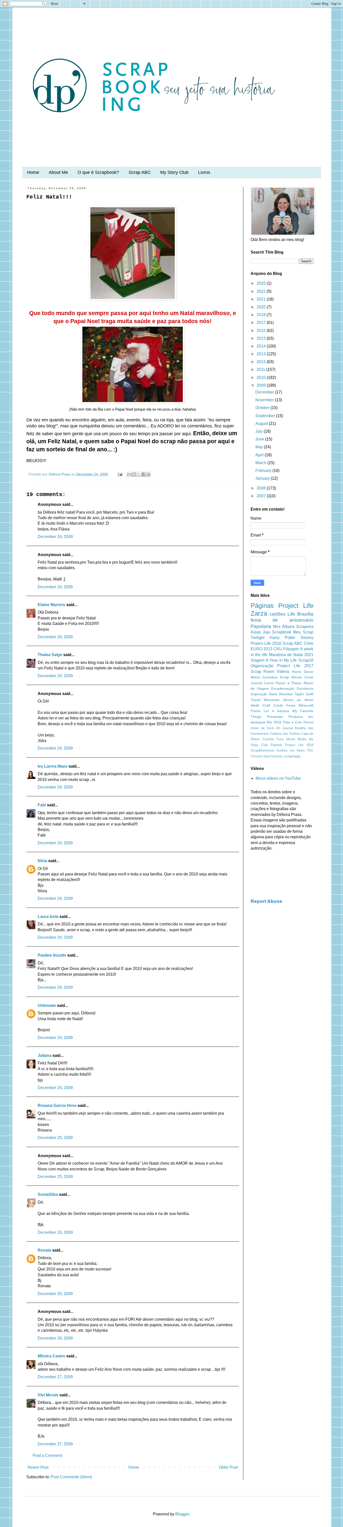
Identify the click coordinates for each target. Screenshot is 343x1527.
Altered (308, 722)
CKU (277, 649)
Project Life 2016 (266, 643)
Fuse (280, 739)
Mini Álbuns (284, 626)
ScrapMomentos (262, 750)
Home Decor (302, 672)
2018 (262, 315)
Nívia (42, 861)
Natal (273, 694)
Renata (44, 1250)
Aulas (256, 632)
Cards (278, 705)
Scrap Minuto (291, 677)
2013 (262, 354)
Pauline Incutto (52, 955)
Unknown (47, 1005)
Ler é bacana (276, 711)
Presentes (275, 717)
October (262, 408)
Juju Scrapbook (277, 632)
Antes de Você (262, 728)
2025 (262, 283)
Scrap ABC (140, 172)
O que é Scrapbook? (98, 172)
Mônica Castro (51, 1356)
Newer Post (38, 1467)
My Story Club (174, 172)
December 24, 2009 (55, 536)
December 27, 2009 (55, 1377)
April (260, 455)
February (263, 470)
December (265, 392)
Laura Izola (48, 916)
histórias (277, 756)
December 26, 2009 (55, 1232)
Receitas (286, 694)
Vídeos (283, 671)
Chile (308, 643)
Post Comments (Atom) (71, 1477)
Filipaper (291, 649)
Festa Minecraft (299, 705)
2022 (262, 291)
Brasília (305, 614)
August (262, 423)
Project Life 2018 (299, 745)
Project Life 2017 (295, 666)
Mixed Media (296, 739)
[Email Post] (119, 474)
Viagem (257, 660)
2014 (262, 346)
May (259, 447)
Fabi (42, 805)
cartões (277, 614)
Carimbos (269, 677)
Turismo (256, 756)
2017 (262, 322)
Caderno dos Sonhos (285, 733)
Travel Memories (265, 700)
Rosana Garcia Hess (57, 1105)
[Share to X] (138, 474)
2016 (262, 330)
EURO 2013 (261, 649)
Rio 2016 (274, 722)
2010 (262, 377)
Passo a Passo (288, 683)
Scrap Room (262, 671)
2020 (262, 307)
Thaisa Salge (50, 655)
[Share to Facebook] (143, 474)
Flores (256, 711)
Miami (255, 677)
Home (33, 172)
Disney (307, 637)
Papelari (276, 745)
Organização (262, 666)
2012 (262, 362)
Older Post (228, 1467)
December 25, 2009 (55, 1138)
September (265, 416)
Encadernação (282, 688)
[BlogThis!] (134, 474)
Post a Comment (47, 1455)
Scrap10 (305, 660)
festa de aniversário (282, 620)
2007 (262, 496)
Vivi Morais (48, 1395)
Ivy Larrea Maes (53, 766)
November (265, 400)
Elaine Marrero (51, 605)
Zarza (259, 613)
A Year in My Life (281, 660)
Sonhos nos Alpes (290, 750)
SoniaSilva (48, 1194)
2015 (262, 338)
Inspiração (259, 694)
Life (291, 614)
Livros (204, 172)
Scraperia (304, 626)
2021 (262, 299)
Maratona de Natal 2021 (291, 655)
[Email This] (129, 474)
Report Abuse (266, 901)
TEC (310, 750)
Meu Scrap (303, 632)
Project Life (295, 605)
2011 (261, 369)
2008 (262, 488)
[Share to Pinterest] (148, 474)
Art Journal (284, 728)
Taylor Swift (304, 694)
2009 (262, 385)
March (261, 463)
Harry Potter (282, 637)
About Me (58, 172)
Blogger (182, 1514)
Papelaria (261, 626)
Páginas (262, 605)
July (259, 431)
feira (266, 756)
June (260, 439)
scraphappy (292, 756)
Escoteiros (305, 688)
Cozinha (268, 739)
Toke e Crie (292, 722)
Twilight (257, 637)
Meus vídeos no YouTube (278, 778)
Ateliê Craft (260, 705)
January (263, 478)
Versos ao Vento (298, 700)
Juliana (44, 1055)
